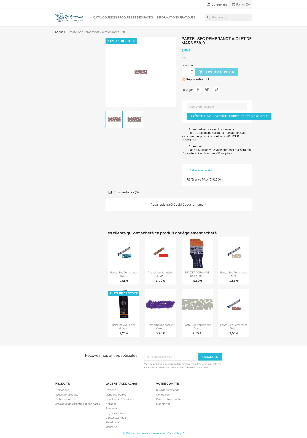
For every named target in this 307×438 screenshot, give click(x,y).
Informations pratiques (176, 17)
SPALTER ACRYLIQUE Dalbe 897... (197, 274)
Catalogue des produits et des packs (123, 17)
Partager (197, 89)
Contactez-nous (116, 417)
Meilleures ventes (66, 399)
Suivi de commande (167, 390)
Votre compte (167, 384)
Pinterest (216, 89)
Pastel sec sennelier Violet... (160, 326)
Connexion (163, 394)
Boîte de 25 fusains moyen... (124, 326)
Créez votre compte (168, 399)
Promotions (62, 390)
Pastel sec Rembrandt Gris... (197, 326)
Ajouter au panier (216, 72)
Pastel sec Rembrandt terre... (233, 274)
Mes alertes (163, 403)
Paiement (111, 408)
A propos (111, 403)
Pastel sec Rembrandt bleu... (123, 274)
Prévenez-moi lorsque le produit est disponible (229, 116)
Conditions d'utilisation (120, 399)
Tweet (207, 89)
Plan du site (113, 422)
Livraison (111, 390)
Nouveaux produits (66, 394)
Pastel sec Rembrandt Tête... (233, 326)
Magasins (111, 427)
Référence (194, 179)
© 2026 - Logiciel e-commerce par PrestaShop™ (154, 433)
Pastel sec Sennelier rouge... (160, 274)
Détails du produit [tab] (202, 170)
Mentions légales (116, 394)
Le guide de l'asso (116, 413)
